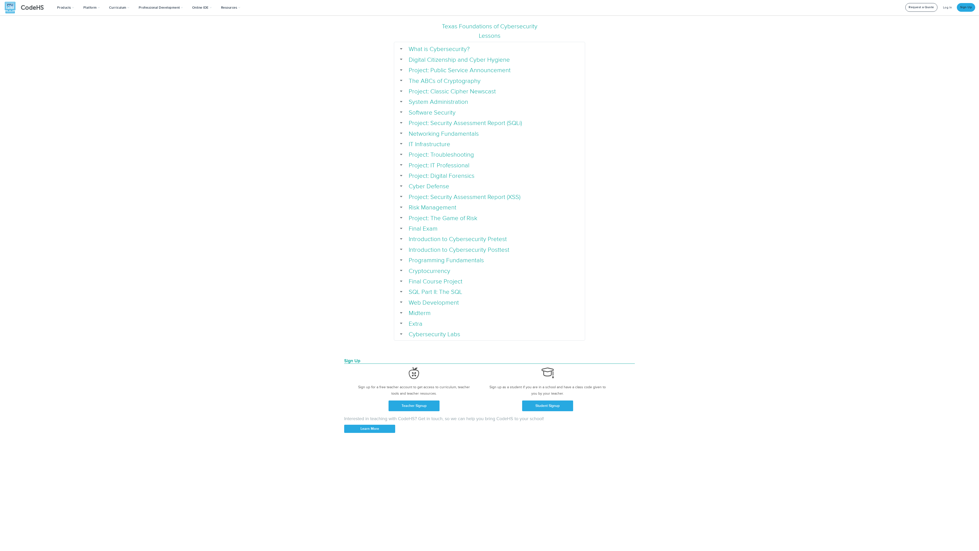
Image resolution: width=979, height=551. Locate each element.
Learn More (369, 429)
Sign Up (966, 7)
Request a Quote (921, 7)
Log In (947, 7)
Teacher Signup (414, 406)
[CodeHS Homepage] (26, 7)
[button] (66, 7)
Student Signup (547, 406)
